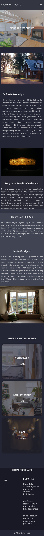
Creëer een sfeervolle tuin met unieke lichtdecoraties (30, 505)
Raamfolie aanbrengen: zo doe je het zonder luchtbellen (31, 489)
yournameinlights (11, 4)
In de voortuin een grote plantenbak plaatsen (30, 520)
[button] (41, 5)
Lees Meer (22, 364)
